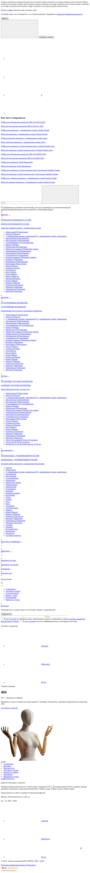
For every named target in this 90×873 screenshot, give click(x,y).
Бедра (8, 274)
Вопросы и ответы (11, 772)
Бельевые (10, 260)
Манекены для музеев (9, 565)
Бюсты (8, 276)
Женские (4, 215)
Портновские (11, 253)
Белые (8, 281)
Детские (4, 376)
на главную (5, 708)
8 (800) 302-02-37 (8, 779)
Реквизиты (31, 865)
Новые (8, 245)
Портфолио (5, 569)
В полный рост (12, 529)
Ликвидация (11, 232)
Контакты (5, 606)
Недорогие (10, 533)
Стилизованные (12, 243)
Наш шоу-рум (6, 573)
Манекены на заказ (8, 560)
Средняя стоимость (13, 535)
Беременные (11, 262)
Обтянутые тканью (13, 249)
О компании (10, 589)
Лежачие (9, 527)
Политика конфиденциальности (14, 865)
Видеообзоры (11, 598)
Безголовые (10, 264)
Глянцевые (10, 289)
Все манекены (6, 450)
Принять (5, 18)
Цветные (9, 291)
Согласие (13, 619)
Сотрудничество (12, 593)
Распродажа (11, 247)
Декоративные (12, 251)
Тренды (9, 234)
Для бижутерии (12, 508)
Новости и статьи (13, 600)
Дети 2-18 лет (11, 442)
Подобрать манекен (46, 37)
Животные (5, 551)
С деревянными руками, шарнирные (20, 236)
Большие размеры (13, 257)
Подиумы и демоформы (10, 542)
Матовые (9, 287)
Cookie (9, 10)
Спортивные (11, 255)
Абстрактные (11, 238)
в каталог (14, 708)
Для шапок (10, 506)
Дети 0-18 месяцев (13, 440)
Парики (9, 279)
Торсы (8, 266)
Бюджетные (10, 531)
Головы (9, 268)
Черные (9, 283)
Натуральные (11, 240)
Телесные (10, 285)
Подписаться (6, 614)
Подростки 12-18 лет (14, 444)
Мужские (4, 297)
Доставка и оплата (13, 591)
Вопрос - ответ (11, 595)
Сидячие (9, 525)
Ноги (8, 272)
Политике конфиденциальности (69, 14)
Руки (8, 270)
